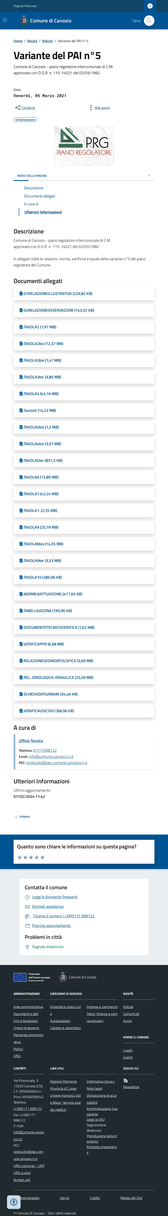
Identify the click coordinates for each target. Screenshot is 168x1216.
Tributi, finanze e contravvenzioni (102, 1017)
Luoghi (128, 1050)
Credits (95, 1197)
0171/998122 (45, 750)
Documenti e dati (26, 1013)
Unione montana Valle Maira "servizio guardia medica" (65, 1102)
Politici (18, 1049)
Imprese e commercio (102, 1006)
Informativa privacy (101, 1081)
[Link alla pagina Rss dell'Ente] (125, 1080)
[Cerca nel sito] (147, 20)
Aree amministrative (28, 1006)
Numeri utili (22, 1179)
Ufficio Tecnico (31, 741)
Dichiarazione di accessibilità (102, 1099)
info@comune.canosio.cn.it (51, 756)
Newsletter (131, 1087)
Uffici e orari (22, 1172)
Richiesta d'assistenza (102, 1149)
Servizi (64, 1197)
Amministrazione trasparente (102, 1111)
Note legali (94, 1088)
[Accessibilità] (13, 1202)
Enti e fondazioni (26, 1020)
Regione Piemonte (25, 6)
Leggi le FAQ (96, 1119)
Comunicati (131, 1013)
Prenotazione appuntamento (102, 1138)
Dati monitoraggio (26, 1197)
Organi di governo (26, 1027)
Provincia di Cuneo (63, 1088)
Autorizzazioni (60, 1020)
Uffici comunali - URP (29, 1165)
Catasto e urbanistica (65, 1027)
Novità (32, 40)
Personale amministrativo (29, 1038)
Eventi (128, 1057)
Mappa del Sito (131, 1197)
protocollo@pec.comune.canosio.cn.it (56, 763)
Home (18, 40)
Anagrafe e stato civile (65, 1010)
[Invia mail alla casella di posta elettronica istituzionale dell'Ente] (29, 1136)
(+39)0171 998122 (28, 1108)
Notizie (47, 40)
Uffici (17, 1056)
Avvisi (127, 1020)
